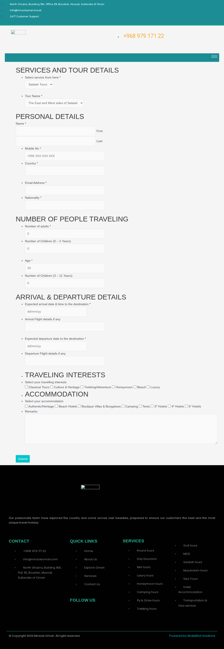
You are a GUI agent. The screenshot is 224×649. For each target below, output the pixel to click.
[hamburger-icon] (214, 56)
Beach (141, 387)
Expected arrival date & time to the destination (58, 304)
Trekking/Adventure (97, 387)
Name (21, 123)
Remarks (31, 411)
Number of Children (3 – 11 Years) (48, 275)
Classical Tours (39, 387)
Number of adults (38, 226)
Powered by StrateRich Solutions (192, 636)
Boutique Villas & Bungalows (101, 406)
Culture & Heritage (66, 387)
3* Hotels (161, 406)
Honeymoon (124, 387)
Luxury (155, 387)
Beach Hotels (68, 406)
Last (99, 141)
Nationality (33, 197)
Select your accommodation (44, 401)
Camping (131, 406)
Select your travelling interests (45, 382)
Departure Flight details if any (45, 353)
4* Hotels (178, 406)
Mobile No (33, 148)
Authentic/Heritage (41, 406)
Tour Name (33, 96)
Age (28, 260)
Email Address (36, 182)
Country (31, 163)
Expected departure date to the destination (55, 338)
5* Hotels (194, 406)
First (99, 131)
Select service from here (43, 77)
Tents (146, 406)
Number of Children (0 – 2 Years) (48, 241)
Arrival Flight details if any (42, 319)
